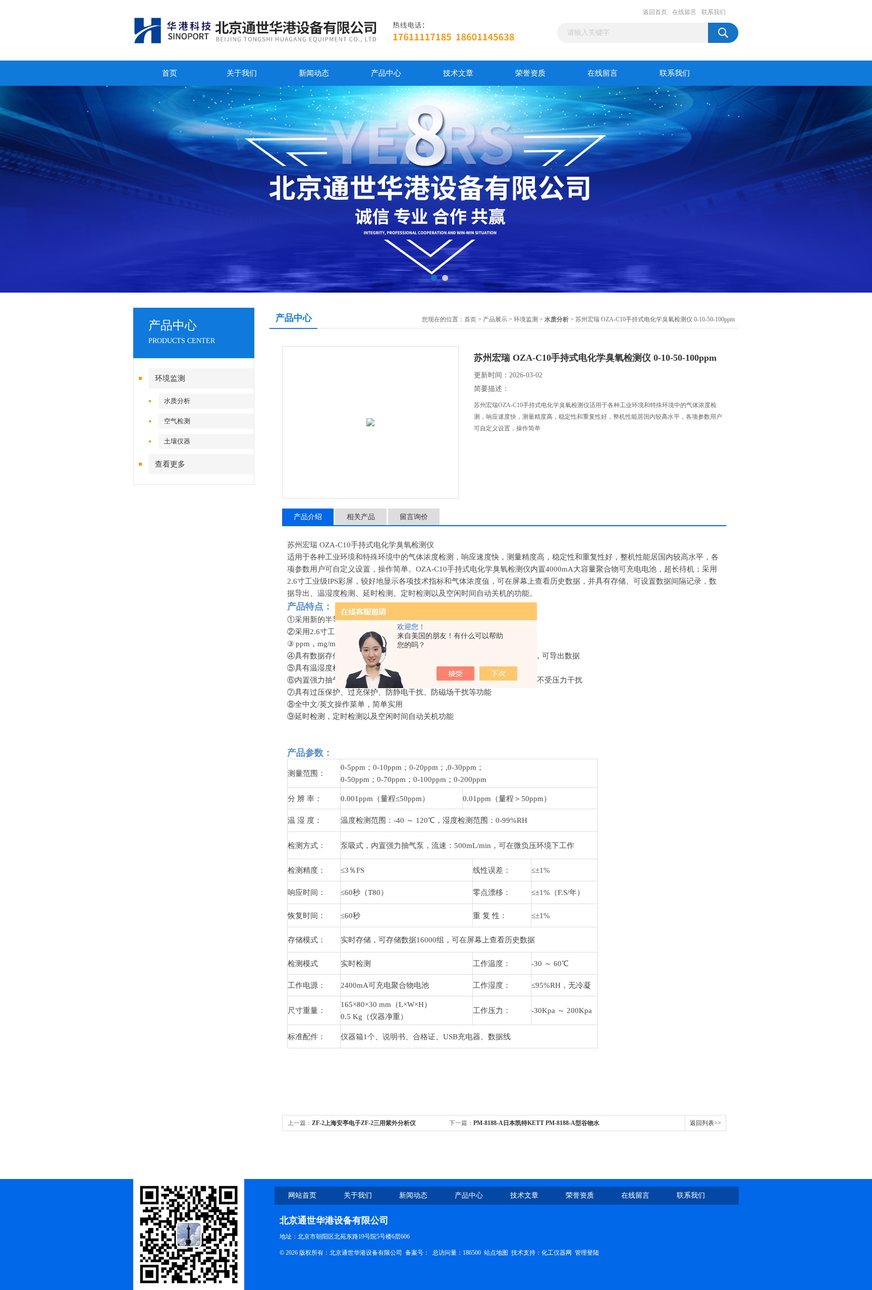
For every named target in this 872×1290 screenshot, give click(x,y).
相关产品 (361, 517)
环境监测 (170, 378)
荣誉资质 (530, 73)
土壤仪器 (177, 441)
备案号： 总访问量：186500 (444, 1252)
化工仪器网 (556, 1252)
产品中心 (386, 73)
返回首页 (655, 12)
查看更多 (170, 464)
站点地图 (496, 1252)
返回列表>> (705, 1123)
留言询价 (414, 517)
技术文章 (458, 73)
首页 (169, 73)
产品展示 (495, 319)
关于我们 (242, 73)
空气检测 (177, 421)
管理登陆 (587, 1252)
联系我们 (713, 12)
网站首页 (302, 1195)
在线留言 (684, 12)
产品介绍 (308, 517)
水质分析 (177, 401)
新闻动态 (314, 73)
